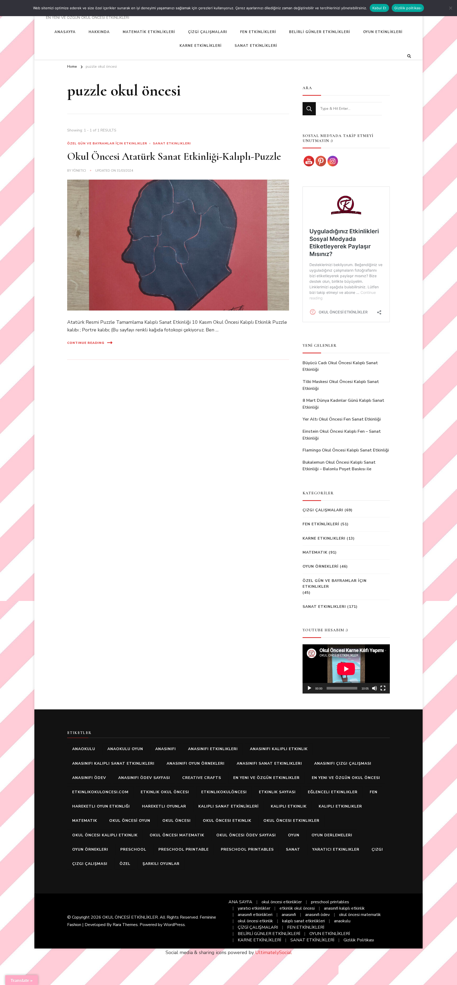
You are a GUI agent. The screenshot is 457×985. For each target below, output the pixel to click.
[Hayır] (450, 8)
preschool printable (183, 849)
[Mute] (374, 688)
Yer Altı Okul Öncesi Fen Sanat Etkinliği (342, 419)
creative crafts (201, 777)
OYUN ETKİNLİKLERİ (383, 32)
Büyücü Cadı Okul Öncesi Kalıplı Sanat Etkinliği (340, 366)
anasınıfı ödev (89, 777)
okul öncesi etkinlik (227, 820)
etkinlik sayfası (277, 792)
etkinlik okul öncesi (165, 792)
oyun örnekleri (90, 849)
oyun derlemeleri (332, 835)
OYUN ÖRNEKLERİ (321, 566)
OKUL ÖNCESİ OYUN (129, 820)
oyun (293, 835)
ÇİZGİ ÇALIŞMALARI (207, 32)
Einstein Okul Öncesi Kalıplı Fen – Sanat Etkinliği (342, 434)
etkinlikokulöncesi (224, 792)
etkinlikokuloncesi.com (100, 792)
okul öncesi (176, 820)
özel (125, 863)
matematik (84, 820)
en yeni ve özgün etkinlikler (266, 777)
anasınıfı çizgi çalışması (342, 763)
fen (373, 792)
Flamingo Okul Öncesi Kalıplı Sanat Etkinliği (346, 450)
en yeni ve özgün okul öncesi (346, 777)
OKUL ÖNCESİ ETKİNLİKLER (130, 917)
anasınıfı (165, 748)
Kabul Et (379, 8)
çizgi (377, 849)
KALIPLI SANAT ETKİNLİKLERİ (228, 806)
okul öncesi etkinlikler (291, 820)
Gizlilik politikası (407, 8)
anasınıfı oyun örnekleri (196, 763)
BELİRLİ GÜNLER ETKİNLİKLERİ (319, 32)
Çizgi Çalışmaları (323, 510)
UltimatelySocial (273, 952)
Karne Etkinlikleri (324, 538)
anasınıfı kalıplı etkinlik (279, 748)
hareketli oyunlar (164, 806)
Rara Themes (125, 925)
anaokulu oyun (125, 748)
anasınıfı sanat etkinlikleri (269, 763)
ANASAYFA (65, 32)
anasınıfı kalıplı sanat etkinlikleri (113, 763)
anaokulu (83, 748)
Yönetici (79, 170)
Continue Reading (85, 343)
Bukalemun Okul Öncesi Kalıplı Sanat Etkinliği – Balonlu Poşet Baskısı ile (339, 465)
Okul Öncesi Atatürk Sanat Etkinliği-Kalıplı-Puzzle (174, 156)
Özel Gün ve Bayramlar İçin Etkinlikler (107, 143)
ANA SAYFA (240, 902)
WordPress (174, 925)
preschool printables (247, 849)
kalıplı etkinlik (289, 806)
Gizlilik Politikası (359, 940)
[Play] (309, 688)
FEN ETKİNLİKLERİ (258, 32)
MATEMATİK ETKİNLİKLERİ (149, 32)
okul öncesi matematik (177, 835)
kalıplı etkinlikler (340, 806)
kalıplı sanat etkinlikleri (303, 921)
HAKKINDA (99, 32)
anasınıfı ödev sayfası (144, 777)
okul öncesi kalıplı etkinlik (105, 835)
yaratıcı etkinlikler (335, 849)
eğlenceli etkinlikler (333, 792)
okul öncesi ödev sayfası (246, 835)
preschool (133, 849)
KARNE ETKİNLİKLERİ (201, 45)
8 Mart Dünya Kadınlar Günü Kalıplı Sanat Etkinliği (343, 404)
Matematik (315, 552)
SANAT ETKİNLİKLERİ (256, 45)
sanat (293, 849)
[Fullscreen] (383, 688)
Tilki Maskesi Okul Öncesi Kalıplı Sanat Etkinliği (341, 385)
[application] (346, 669)
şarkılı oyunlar (161, 863)
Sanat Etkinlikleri (172, 143)
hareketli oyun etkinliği (101, 806)
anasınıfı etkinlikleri (213, 748)
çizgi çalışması (89, 863)
